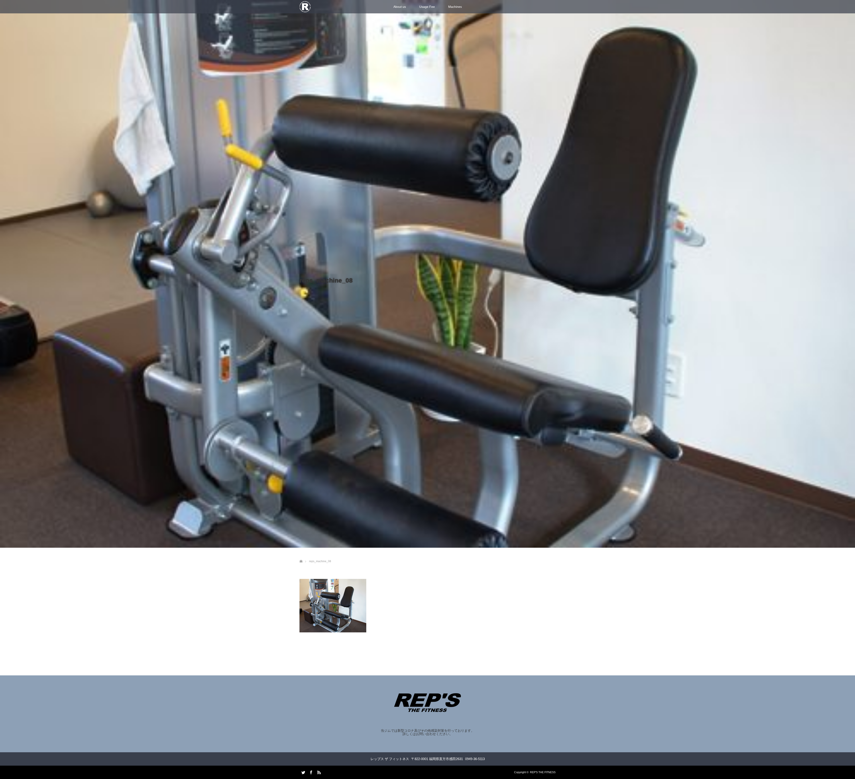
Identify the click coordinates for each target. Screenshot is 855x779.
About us (399, 6)
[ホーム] (300, 556)
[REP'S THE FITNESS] (427, 709)
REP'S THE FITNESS (543, 772)
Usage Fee (427, 6)
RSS (318, 771)
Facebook (310, 771)
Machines (455, 6)
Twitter (302, 771)
